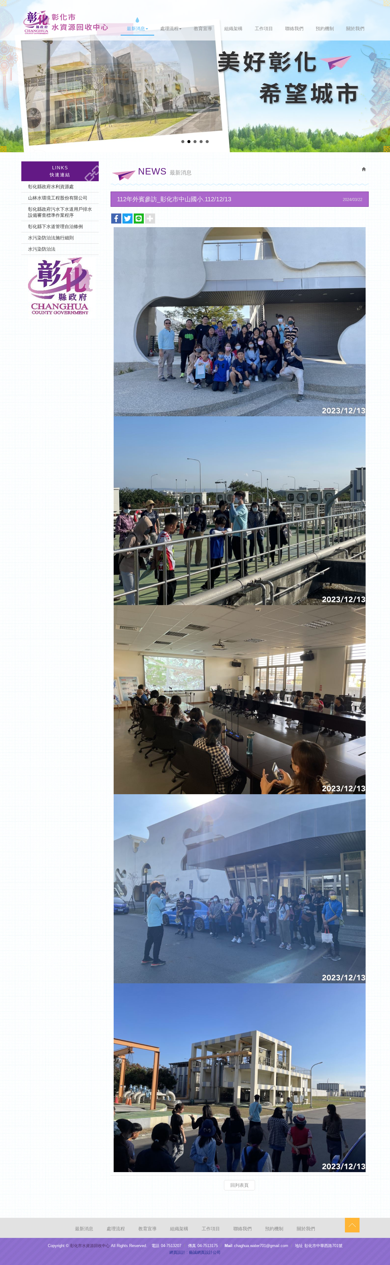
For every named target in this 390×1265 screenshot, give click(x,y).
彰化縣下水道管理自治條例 (55, 226)
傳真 (192, 1245)
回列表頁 (239, 1185)
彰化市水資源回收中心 (65, 22)
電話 (155, 1245)
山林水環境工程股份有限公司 (57, 197)
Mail (228, 1245)
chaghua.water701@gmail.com (261, 1245)
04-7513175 (207, 1245)
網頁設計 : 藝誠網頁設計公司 (195, 1252)
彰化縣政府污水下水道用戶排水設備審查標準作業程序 (60, 212)
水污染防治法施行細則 (51, 237)
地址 (299, 1245)
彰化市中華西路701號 (323, 1245)
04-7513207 (171, 1245)
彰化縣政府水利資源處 (51, 186)
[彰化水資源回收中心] (60, 288)
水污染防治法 (41, 249)
